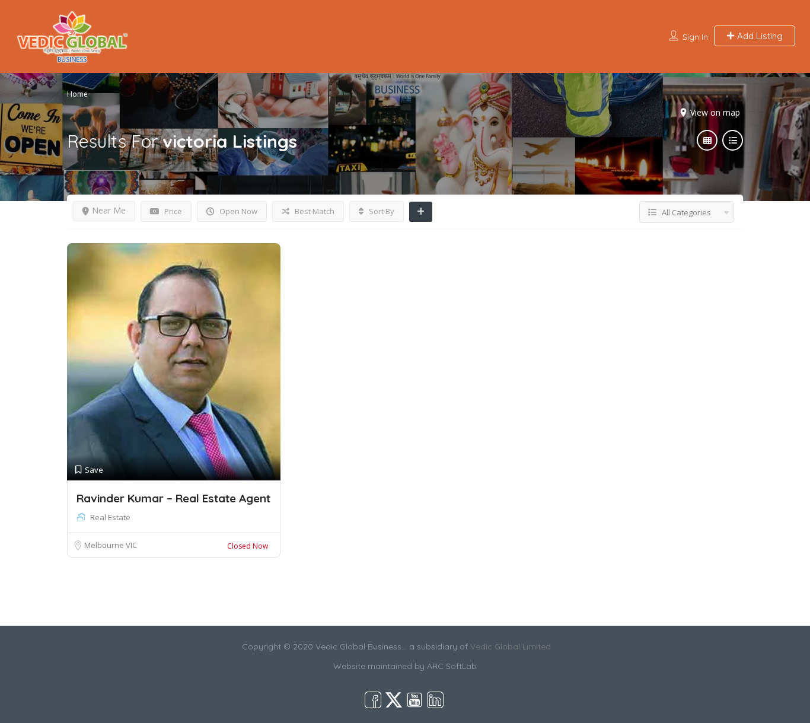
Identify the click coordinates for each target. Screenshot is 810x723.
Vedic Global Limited (510, 646)
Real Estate (110, 517)
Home (77, 94)
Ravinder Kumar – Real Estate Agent (173, 498)
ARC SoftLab (452, 666)
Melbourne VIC (110, 545)
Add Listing (759, 36)
